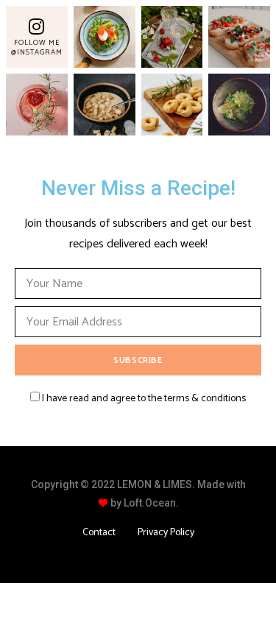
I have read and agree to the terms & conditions (144, 398)
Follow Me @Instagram (37, 47)
